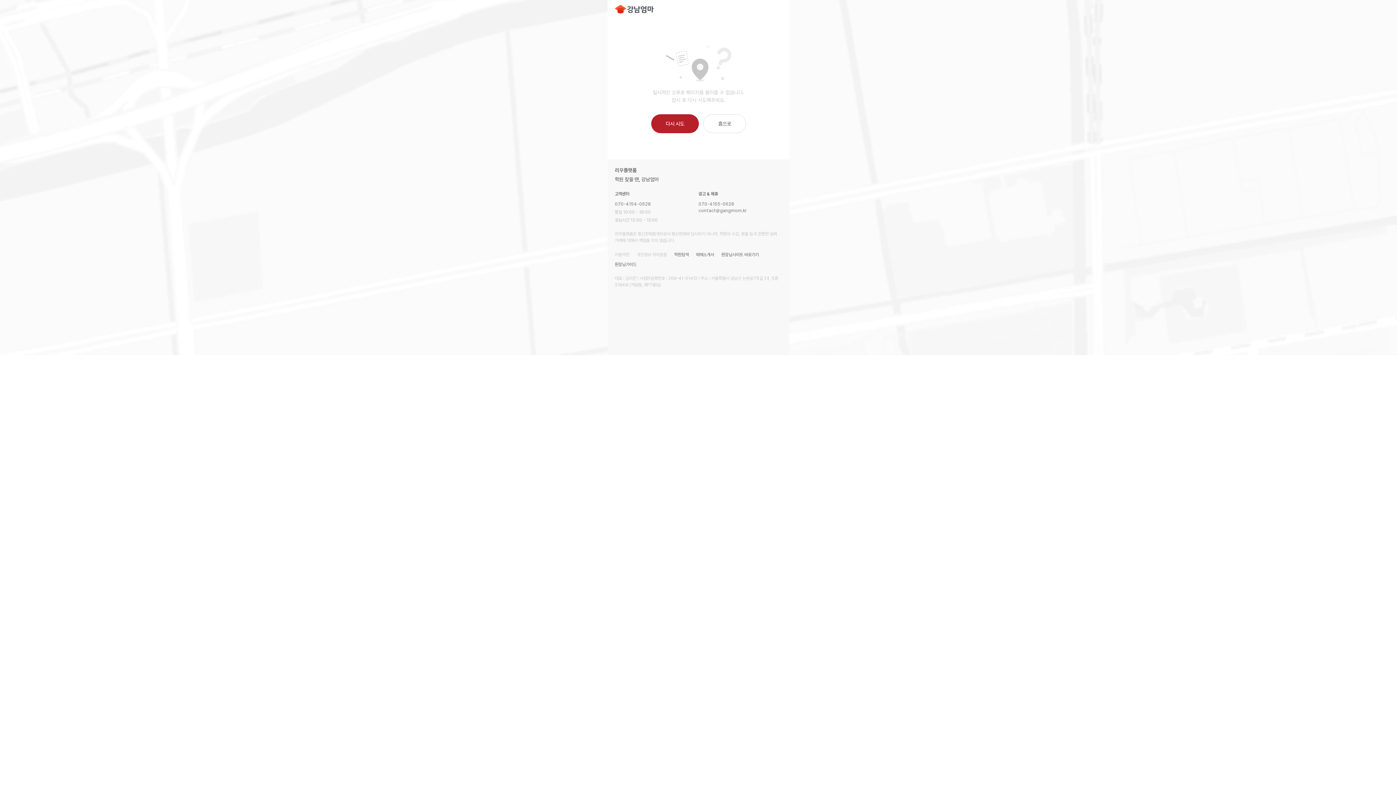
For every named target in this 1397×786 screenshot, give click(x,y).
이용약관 (622, 254)
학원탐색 (681, 254)
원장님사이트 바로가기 (740, 254)
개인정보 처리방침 (652, 254)
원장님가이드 (626, 264)
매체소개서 (705, 254)
